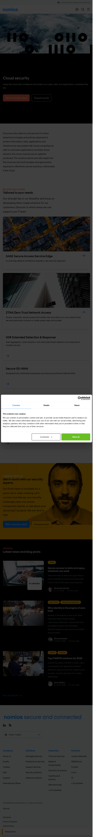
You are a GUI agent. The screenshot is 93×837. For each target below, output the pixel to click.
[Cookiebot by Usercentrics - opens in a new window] (79, 398)
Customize (44, 437)
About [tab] (77, 405)
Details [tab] (47, 405)
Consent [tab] (16, 405)
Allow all (75, 437)
